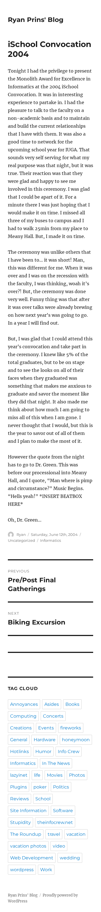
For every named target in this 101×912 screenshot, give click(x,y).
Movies (55, 775)
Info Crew (68, 751)
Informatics (50, 540)
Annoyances (24, 704)
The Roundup (25, 834)
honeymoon (76, 739)
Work (46, 869)
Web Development (31, 858)
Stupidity (20, 822)
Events (46, 728)
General (18, 739)
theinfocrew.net (55, 822)
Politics (61, 787)
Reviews (19, 798)
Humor (43, 751)
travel (54, 834)
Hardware (45, 739)
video (59, 846)
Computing (23, 716)
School (42, 798)
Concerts (53, 716)
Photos (77, 775)
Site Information (28, 810)
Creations (21, 728)
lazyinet (18, 775)
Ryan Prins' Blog (35, 20)
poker (40, 787)
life (37, 775)
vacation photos (28, 846)
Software (63, 810)
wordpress (22, 869)
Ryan (21, 534)
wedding (70, 858)
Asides (51, 704)
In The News (56, 763)
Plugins (18, 787)
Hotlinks (19, 751)
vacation (76, 834)
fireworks (70, 728)
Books (72, 704)
